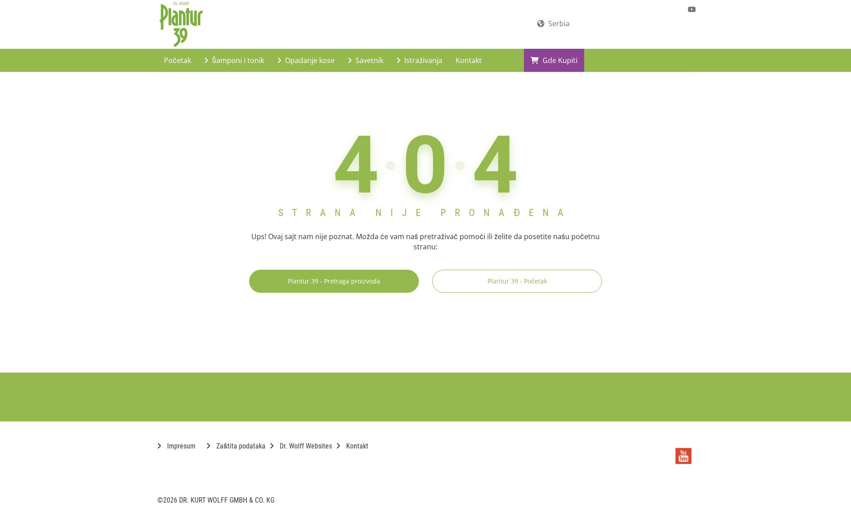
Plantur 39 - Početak (517, 281)
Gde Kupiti (559, 60)
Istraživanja (422, 60)
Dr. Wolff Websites (305, 446)
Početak (177, 60)
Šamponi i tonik (237, 60)
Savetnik (368, 60)
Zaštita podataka (240, 446)
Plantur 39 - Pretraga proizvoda (334, 281)
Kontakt (469, 60)
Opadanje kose (309, 60)
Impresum (180, 446)
